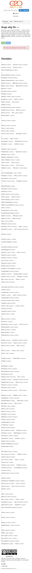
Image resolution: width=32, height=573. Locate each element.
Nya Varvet (6, 343)
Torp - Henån (7, 459)
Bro (15, 102)
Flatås (5, 162)
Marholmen (7, 321)
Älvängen (8, 522)
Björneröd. (6, 88)
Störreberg (6, 433)
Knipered (8, 255)
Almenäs (20, 64)
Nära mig (26, 10)
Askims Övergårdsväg (9, 70)
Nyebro (20, 343)
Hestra (5, 197)
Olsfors (5, 350)
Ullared (7, 483)
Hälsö (7, 221)
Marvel (24, 324)
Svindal (8, 441)
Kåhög (8, 282)
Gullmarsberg (9, 178)
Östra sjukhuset (10, 541)
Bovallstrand (6, 99)
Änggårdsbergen (10, 525)
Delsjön (8, 125)
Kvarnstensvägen (20, 274)
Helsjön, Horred (10, 194)
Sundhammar (9, 435)
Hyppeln (6, 215)
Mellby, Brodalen (8, 332)
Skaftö (8, 408)
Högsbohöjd (6, 229)
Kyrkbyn (20, 279)
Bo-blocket (9, 91)
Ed (4, 138)
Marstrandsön (9, 324)
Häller (16, 218)
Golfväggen (6, 175)
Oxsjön (7, 353)
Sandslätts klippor (8, 400)
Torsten (19, 459)
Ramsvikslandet (10, 371)
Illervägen (6, 234)
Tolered (8, 457)
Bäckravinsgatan (8, 115)
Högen (23, 226)
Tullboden (21, 465)
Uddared (6, 478)
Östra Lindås (9, 538)
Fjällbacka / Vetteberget (9, 157)
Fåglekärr (6, 168)
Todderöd (22, 454)
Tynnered (6, 470)
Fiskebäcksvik (7, 151)
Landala (5, 289)
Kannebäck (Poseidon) (9, 247)
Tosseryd (8, 465)
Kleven (21, 252)
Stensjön (8, 427)
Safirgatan (6, 395)
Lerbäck (6, 295)
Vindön (20, 499)
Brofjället (6, 104)
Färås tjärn (20, 168)
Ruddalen (21, 379)
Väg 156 (21, 502)
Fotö (20, 165)
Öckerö (8, 530)
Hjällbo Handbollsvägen (9, 202)
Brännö (5, 112)
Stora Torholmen (8, 430)
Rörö (23, 390)
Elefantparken (21, 141)
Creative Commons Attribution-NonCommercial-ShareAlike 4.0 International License (14, 560)
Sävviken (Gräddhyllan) (9, 443)
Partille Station (19, 358)
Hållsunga (18, 215)
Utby (18, 486)
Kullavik (8, 266)
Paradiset (6, 358)
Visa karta (15, 16)
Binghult (6, 83)
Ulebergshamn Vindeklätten (13, 480)
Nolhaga (5, 340)
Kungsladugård (10, 271)
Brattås (5, 102)
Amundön (6, 67)
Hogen (5, 207)
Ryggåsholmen (7, 382)
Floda (7, 165)
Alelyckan (6, 64)
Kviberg (8, 276)
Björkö (7, 86)
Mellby (8, 329)
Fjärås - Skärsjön (10, 160)
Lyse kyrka (6, 308)
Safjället (20, 395)
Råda (22, 382)
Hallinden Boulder (8, 186)
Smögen (8, 419)
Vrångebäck (6, 502)
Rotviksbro (6, 379)
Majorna (8, 319)
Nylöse (8, 345)
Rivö (21, 377)
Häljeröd (5, 218)
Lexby (20, 295)
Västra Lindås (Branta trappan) (11, 507)
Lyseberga (8, 311)
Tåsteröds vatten (10, 473)
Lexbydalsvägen (10, 297)
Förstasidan (5, 21)
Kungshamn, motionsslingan (11, 268)
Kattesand (8, 252)
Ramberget (9, 368)
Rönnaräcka (9, 390)
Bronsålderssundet (11, 107)
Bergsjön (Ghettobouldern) (12, 80)
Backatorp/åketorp (11, 75)
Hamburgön (9, 188)
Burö (17, 112)
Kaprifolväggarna (8, 249)
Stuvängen (21, 430)
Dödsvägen (21, 133)
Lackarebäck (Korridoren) (12, 287)
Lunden (19, 306)
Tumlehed (6, 467)
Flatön (15, 162)
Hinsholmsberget (10, 199)
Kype (7, 279)
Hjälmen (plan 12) (18, 21)
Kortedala (9, 257)
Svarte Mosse (7, 438)
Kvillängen (22, 276)
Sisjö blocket (22, 400)
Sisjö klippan (7, 403)
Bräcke (20, 110)
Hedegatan (6, 191)
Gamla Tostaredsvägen (11, 173)
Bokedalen (6, 94)
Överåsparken (7, 543)
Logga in (16, 13)
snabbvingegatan (8, 422)
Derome (7, 128)
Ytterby (7, 512)
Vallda (7, 494)
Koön (7, 260)
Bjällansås (20, 83)
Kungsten (6, 274)
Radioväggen (7, 366)
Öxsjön (19, 543)
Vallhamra (8, 496)
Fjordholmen (21, 151)
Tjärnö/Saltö (9, 451)
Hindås (15, 197)
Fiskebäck (8, 149)
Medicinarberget (9, 327)
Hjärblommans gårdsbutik (12, 205)
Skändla (8, 411)
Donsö (8, 131)
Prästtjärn (6, 361)
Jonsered (8, 239)
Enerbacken (6, 144)
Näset (21, 345)
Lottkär (7, 306)
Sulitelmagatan (20, 433)
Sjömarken (8, 406)
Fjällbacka (8, 154)
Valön (7, 499)
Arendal (17, 67)
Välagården (20, 504)
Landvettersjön (10, 292)
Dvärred (7, 133)
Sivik (18, 403)
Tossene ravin (7, 462)
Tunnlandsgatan (20, 467)
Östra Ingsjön (9, 535)
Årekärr (8, 517)
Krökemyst (8, 263)
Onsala (18, 350)
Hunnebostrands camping (10, 213)
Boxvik (18, 99)
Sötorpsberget (7, 446)
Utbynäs (5, 489)
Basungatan (9, 77)
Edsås (14, 138)
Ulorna (20, 483)
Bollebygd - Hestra (11, 96)
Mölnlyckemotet (10, 335)
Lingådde (8, 303)
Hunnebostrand (9, 210)
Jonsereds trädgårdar (9, 242)
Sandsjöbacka (10, 398)
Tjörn (8, 454)
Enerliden (19, 144)
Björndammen (22, 86)
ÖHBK (7, 533)
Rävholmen (9, 385)
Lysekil (8, 314)
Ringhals (8, 377)
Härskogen (9, 226)
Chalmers (8, 120)
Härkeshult (8, 224)
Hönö (11, 21)
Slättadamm (9, 417)
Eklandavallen (7, 141)
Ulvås (5, 486)
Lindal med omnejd (10, 300)
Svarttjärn (20, 438)
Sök (21, 10)
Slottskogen (8, 414)
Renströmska (7, 374)
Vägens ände (7, 504)
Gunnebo (8, 181)
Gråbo (20, 175)
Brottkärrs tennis (7, 110)
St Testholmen (7, 425)
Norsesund (19, 340)
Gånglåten (22, 181)
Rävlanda (8, 387)
